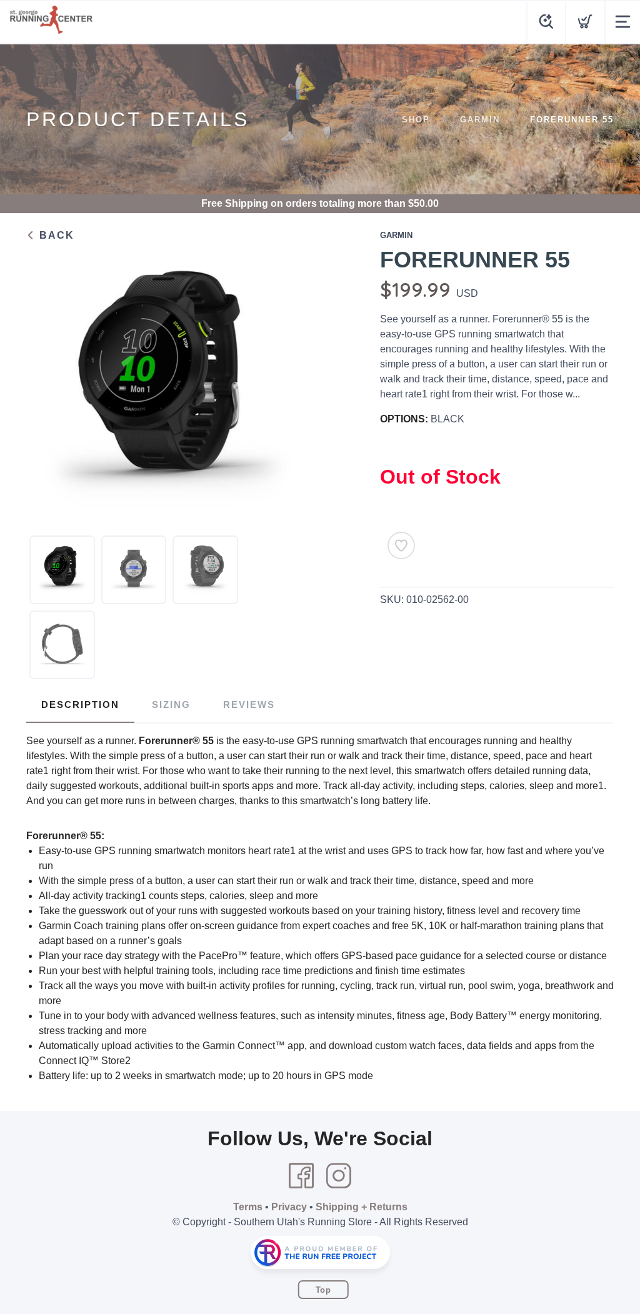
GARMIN (480, 119)
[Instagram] (339, 1176)
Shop (416, 119)
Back (55, 235)
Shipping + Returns (362, 1207)
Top (323, 1290)
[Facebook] (301, 1176)
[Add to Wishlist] (401, 545)
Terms (247, 1207)
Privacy (289, 1207)
